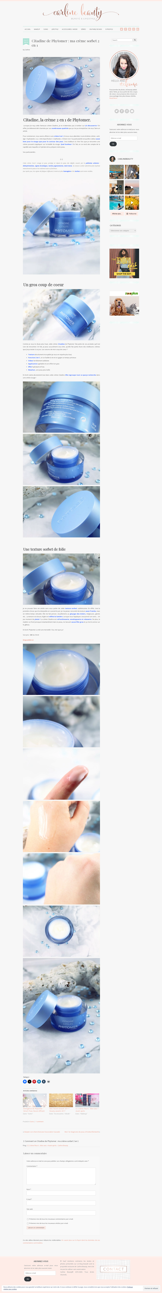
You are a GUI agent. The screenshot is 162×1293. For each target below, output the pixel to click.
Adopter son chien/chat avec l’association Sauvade (42, 1132)
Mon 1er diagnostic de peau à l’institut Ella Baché (82, 1132)
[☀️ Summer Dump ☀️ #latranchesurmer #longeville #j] (116, 172)
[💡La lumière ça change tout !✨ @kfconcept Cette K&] (116, 187)
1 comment (39, 1121)
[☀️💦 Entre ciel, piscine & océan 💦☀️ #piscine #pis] (116, 203)
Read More (113, 98)
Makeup (37, 29)
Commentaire (32, 1166)
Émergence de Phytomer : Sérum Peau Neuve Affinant (34, 1109)
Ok (113, 144)
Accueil (27, 29)
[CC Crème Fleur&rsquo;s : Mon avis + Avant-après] (87, 1100)
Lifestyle (55, 29)
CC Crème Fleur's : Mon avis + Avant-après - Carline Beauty (47, 1145)
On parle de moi (95, 29)
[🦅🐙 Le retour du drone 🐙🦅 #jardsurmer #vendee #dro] (132, 187)
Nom (29, 1189)
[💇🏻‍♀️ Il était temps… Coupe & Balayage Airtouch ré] (132, 172)
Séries (83, 29)
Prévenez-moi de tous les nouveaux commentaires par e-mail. (51, 1219)
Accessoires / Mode (69, 29)
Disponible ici (28, 640)
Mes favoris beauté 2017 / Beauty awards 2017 (59, 1109)
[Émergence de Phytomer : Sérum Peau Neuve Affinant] (35, 1100)
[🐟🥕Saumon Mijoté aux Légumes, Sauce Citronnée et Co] (132, 203)
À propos (109, 29)
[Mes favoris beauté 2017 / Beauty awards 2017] (61, 1100)
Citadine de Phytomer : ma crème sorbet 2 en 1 (65, 43)
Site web (30, 1209)
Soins (46, 29)
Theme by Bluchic (136, 1289)
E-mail (29, 1199)
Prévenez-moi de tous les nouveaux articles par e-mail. (48, 1223)
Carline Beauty (36, 1290)
